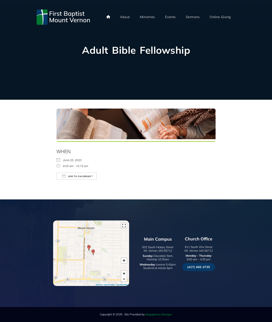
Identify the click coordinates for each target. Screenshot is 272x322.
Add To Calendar (79, 176)
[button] (93, 252)
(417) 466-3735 (198, 267)
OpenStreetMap (122, 285)
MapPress (99, 285)
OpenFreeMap (109, 285)
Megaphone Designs (158, 314)
